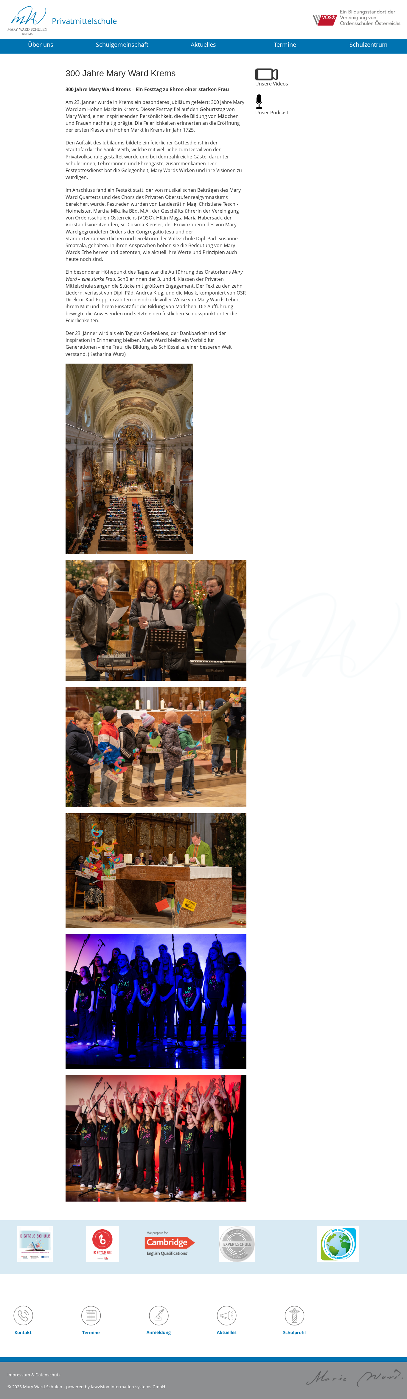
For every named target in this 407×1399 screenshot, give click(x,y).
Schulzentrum (368, 45)
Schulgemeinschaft (122, 44)
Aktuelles (203, 44)
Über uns (40, 44)
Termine (285, 44)
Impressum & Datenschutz (33, 1375)
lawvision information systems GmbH (128, 1386)
